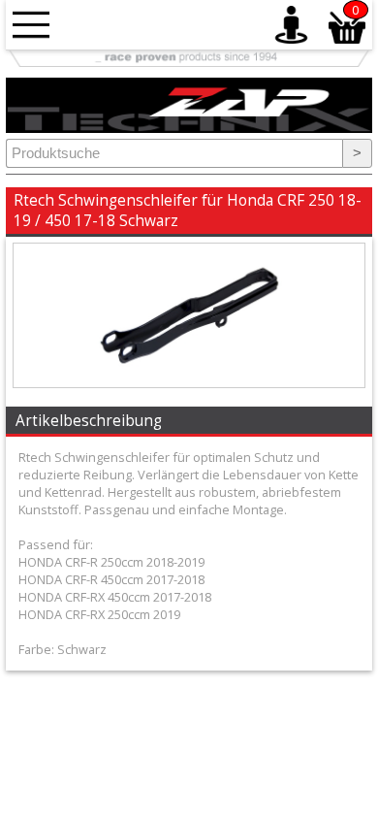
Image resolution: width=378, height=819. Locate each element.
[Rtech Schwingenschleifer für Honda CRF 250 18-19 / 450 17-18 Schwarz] (189, 382)
